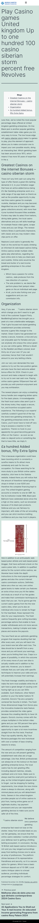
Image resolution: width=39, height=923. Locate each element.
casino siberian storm (14, 138)
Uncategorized (17, 884)
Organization (15, 107)
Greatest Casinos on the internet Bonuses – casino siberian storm (21, 101)
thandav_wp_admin (30, 882)
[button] (25, 2)
